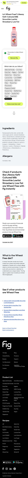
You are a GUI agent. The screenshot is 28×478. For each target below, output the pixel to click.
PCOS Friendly (6, 403)
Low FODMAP (17, 77)
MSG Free (17, 80)
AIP (3, 424)
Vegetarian (13, 96)
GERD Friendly (17, 389)
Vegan (6, 96)
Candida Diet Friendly (7, 383)
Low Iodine (5, 397)
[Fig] (8, 8)
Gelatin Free (8, 75)
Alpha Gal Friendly (9, 69)
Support (16, 359)
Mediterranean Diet (7, 440)
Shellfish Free (17, 90)
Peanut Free (13, 82)
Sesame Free (8, 90)
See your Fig (14, 58)
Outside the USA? (7, 242)
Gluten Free (17, 75)
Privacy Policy (18, 473)
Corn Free (19, 69)
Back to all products (8, 330)
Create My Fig (5, 355)
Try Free (24, 2)
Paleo (6, 82)
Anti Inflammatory (18, 380)
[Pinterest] (14, 469)
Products (16, 355)
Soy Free (7, 93)
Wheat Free (8, 98)
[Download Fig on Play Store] (17, 462)
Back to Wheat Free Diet (9, 328)
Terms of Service (11, 473)
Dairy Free (7, 72)
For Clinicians (5, 365)
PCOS (4, 443)
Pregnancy (5, 446)
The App (4, 352)
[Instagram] (7, 469)
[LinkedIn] (11, 469)
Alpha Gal (16, 424)
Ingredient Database (6, 475)
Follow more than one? (13, 104)
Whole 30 (16, 452)
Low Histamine (9, 80)
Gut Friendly (5, 432)
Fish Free (20, 72)
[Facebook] (3, 469)
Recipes (4, 359)
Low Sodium (5, 438)
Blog (15, 352)
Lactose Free (8, 77)
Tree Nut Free (15, 93)
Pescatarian (8, 85)
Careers (4, 368)
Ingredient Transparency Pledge (19, 366)
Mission (16, 362)
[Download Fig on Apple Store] (7, 462)
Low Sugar (16, 438)
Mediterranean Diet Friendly (19, 398)
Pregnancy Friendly (10, 88)
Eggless (14, 72)
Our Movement (6, 362)
